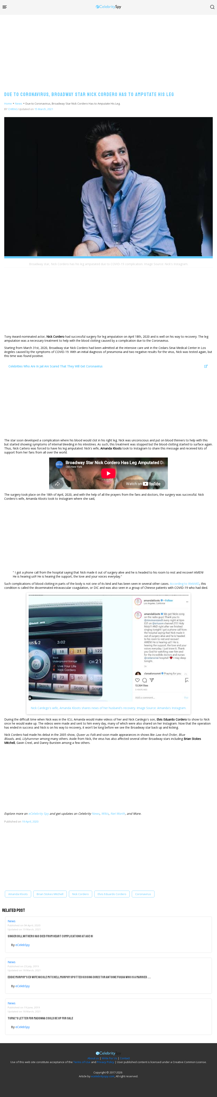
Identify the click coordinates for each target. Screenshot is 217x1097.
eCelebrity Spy (38, 814)
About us (93, 1058)
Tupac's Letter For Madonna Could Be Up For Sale (40, 1018)
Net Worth (117, 814)
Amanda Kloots (18, 894)
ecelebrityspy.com (102, 1076)
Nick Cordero (80, 894)
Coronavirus (143, 894)
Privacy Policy (105, 1062)
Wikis (105, 814)
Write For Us (109, 1058)
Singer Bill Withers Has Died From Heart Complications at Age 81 (50, 936)
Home (8, 103)
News (18, 103)
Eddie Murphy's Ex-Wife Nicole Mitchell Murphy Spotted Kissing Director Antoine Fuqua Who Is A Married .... (79, 977)
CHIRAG (13, 109)
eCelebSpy (22, 945)
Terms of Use (81, 1062)
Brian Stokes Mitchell (50, 894)
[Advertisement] (108, 48)
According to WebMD (184, 584)
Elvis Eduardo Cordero (112, 894)
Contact (125, 1058)
